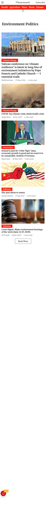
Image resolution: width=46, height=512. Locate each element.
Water (24, 7)
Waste (32, 7)
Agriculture (14, 7)
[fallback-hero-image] (23, 44)
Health (4, 7)
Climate (40, 7)
